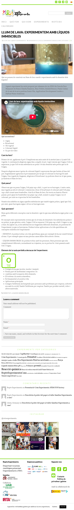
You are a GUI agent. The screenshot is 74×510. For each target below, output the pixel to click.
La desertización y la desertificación (34, 363)
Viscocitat (19, 376)
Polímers (29, 366)
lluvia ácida (54, 363)
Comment (7, 307)
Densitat (7, 293)
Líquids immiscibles (9, 366)
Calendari (7, 26)
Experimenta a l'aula (35, 40)
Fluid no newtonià (41, 360)
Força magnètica (17, 363)
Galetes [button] (54, 507)
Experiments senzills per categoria (56, 40)
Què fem (14, 22)
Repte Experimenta (19, 40)
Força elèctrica (6, 363)
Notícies (57, 22)
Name (5, 322)
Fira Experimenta (25, 360)
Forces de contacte (53, 360)
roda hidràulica (30, 373)
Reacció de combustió (54, 366)
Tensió (59, 373)
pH (19, 366)
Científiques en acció (37, 354)
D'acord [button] (63, 507)
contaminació (48, 354)
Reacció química (11, 369)
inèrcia (24, 363)
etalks (15, 360)
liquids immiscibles (20, 293)
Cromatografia (22, 357)
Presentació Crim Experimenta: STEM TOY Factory (44, 387)
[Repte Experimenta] (37, 12)
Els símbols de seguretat (61, 357)
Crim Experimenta (8, 357)
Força (60, 360)
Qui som (26, 22)
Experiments (41, 22)
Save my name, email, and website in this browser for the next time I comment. (36, 334)
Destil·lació (40, 357)
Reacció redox (27, 370)
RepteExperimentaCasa (14, 373)
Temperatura (53, 373)
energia (4, 360)
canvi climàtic (15, 354)
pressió (37, 365)
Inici (4, 22)
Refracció (50, 370)
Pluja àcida (23, 366)
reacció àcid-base (39, 369)
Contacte (60, 477)
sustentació (46, 373)
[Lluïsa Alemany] (3, 405)
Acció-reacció (6, 354)
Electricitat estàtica (49, 357)
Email (5, 328)
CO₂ (59, 354)
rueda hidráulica (38, 373)
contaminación (54, 354)
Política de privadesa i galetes (58, 480)
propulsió (44, 366)
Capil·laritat (24, 354)
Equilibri (10, 360)
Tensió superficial (8, 376)
